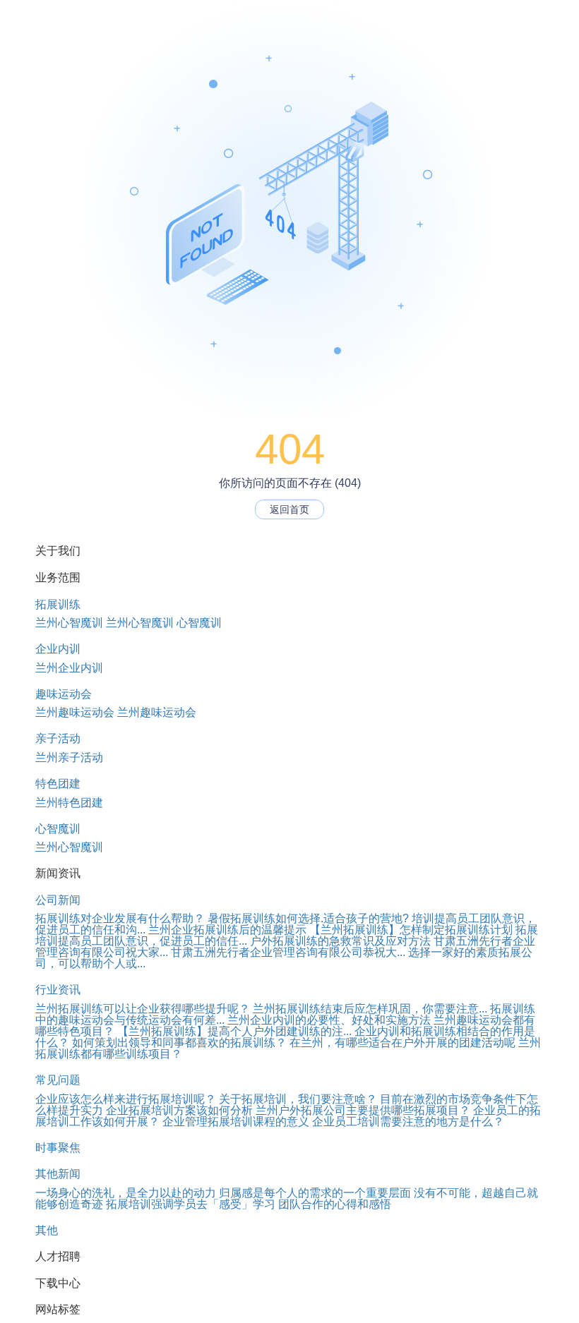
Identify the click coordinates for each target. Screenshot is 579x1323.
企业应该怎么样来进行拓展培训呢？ (125, 1099)
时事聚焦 (57, 1148)
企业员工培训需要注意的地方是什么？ (408, 1122)
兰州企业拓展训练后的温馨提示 (227, 930)
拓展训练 (57, 604)
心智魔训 (199, 623)
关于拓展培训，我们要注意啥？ (298, 1099)
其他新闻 (57, 1174)
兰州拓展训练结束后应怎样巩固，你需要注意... (370, 1009)
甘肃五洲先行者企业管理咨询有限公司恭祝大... (288, 952)
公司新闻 (57, 900)
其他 (46, 1230)
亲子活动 (57, 738)
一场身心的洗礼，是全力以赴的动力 (125, 1193)
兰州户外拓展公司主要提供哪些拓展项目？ (363, 1110)
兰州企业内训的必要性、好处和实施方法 (329, 1020)
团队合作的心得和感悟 (334, 1204)
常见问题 (57, 1080)
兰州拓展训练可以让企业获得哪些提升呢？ (142, 1009)
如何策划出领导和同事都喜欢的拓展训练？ (179, 1043)
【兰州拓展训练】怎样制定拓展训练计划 (411, 930)
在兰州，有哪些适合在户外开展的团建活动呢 (402, 1043)
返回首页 (289, 509)
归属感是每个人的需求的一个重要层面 (315, 1193)
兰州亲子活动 (69, 757)
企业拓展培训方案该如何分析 (179, 1110)
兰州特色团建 (69, 803)
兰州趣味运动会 (74, 712)
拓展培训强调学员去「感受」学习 (190, 1204)
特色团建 (57, 784)
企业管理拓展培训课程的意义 (235, 1122)
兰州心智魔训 (69, 623)
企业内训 (57, 649)
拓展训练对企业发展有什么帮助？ (120, 918)
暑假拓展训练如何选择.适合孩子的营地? (308, 918)
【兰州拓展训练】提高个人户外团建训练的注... (234, 1031)
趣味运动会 (63, 694)
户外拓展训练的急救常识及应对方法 (340, 941)
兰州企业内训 (69, 668)
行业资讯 (57, 990)
